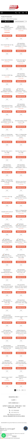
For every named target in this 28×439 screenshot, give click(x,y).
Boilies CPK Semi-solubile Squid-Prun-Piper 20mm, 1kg (21, 287)
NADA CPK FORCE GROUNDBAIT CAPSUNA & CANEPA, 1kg (21, 106)
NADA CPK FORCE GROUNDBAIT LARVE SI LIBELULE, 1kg (21, 166)
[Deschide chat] (0, 427)
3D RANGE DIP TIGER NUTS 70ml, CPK (21, 271)
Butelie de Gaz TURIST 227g (7, 378)
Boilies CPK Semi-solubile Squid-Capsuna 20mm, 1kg (7, 287)
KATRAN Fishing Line (21, 330)
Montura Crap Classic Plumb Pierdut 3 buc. (21, 182)
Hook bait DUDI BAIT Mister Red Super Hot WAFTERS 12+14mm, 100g (7, 362)
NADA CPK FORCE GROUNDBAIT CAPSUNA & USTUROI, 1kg (7, 91)
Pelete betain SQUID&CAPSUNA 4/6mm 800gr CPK (7, 271)
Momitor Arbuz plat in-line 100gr (21, 151)
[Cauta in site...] (26, 12)
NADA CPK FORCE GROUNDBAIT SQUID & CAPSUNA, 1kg (7, 166)
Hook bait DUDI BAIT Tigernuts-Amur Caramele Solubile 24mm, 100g (7, 226)
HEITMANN (21, 224)
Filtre (8, 21)
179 (22, 390)
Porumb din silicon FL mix (7, 135)
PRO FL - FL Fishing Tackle (7, 134)
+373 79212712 (15, 412)
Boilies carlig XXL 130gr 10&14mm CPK (7, 332)
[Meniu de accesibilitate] (26, 428)
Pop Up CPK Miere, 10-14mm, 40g (7, 302)
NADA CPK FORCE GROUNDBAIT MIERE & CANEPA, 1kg (21, 28)
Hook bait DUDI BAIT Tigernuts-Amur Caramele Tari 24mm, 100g (21, 197)
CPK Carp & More (21, 26)
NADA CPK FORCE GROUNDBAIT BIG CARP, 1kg (21, 75)
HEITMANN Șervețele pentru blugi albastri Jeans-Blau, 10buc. (7, 241)
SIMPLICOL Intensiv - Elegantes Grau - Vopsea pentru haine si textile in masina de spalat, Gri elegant (7, 256)
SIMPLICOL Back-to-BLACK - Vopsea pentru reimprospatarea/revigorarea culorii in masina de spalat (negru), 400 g (7, 28)
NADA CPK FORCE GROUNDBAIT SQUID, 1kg (7, 121)
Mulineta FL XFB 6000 (21, 211)
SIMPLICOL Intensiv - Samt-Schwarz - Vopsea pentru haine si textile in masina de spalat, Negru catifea (21, 91)
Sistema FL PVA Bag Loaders (21, 136)
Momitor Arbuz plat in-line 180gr (7, 151)
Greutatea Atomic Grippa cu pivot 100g (21, 121)
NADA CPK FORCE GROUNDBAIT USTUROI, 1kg (21, 45)
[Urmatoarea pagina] (25, 390)
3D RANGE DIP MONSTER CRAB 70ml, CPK (7, 347)
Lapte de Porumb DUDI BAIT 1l (21, 378)
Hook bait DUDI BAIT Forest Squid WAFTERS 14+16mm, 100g (21, 362)
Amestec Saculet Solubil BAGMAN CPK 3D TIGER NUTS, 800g (21, 347)
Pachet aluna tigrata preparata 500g (21, 60)
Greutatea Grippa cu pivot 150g (21, 317)
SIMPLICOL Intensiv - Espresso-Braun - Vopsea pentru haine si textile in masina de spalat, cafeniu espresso (21, 241)
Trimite (14, 436)
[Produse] (2, 13)
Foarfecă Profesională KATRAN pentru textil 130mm (21, 332)
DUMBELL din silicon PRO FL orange (7, 182)
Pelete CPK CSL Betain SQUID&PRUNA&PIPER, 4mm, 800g (7, 317)
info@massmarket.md (14, 414)
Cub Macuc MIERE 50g (7, 75)
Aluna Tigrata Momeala (7, 60)
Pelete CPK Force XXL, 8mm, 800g (21, 256)
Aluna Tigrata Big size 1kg (7, 44)
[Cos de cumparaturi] (23, 12)
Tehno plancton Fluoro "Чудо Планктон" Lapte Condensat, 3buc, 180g (7, 106)
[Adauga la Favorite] (7, 39)
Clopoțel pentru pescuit (7, 211)
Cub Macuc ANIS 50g (7, 196)
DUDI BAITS (21, 195)
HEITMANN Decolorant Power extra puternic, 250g (21, 226)
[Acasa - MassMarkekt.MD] (14, 7)
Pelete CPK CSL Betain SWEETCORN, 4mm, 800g (21, 302)
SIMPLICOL (7, 26)
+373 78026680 (15, 410)
